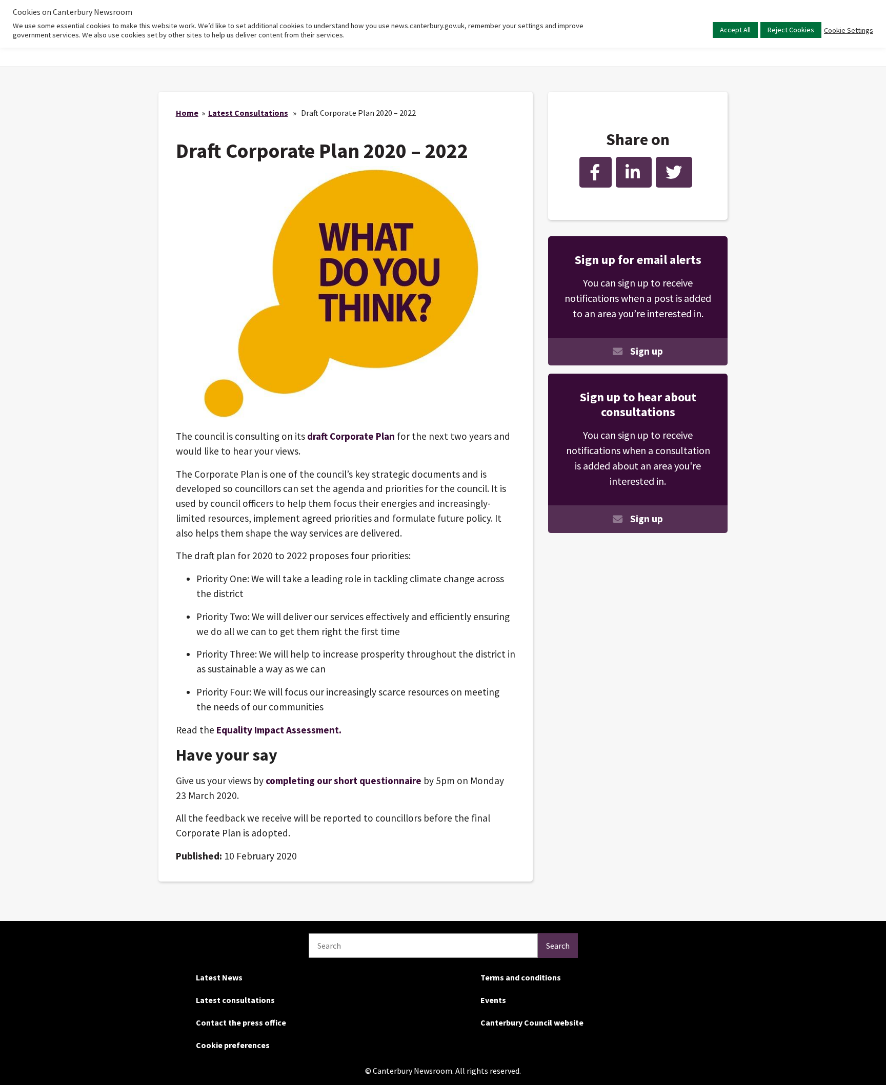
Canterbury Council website (531, 1022)
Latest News (219, 977)
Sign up (646, 351)
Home (187, 113)
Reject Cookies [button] (791, 29)
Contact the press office (241, 1022)
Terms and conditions (520, 977)
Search (558, 945)
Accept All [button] (735, 29)
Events (493, 1000)
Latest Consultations (248, 113)
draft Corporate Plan (352, 436)
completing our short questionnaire (345, 780)
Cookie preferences (233, 1045)
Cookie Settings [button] (848, 30)
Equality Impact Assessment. (278, 730)
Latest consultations (235, 1000)
